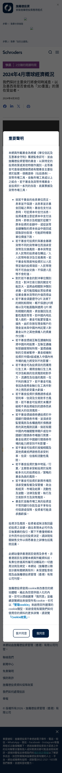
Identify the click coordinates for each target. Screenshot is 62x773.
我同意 (41, 633)
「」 (21, 605)
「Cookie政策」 (18, 617)
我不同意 (21, 633)
